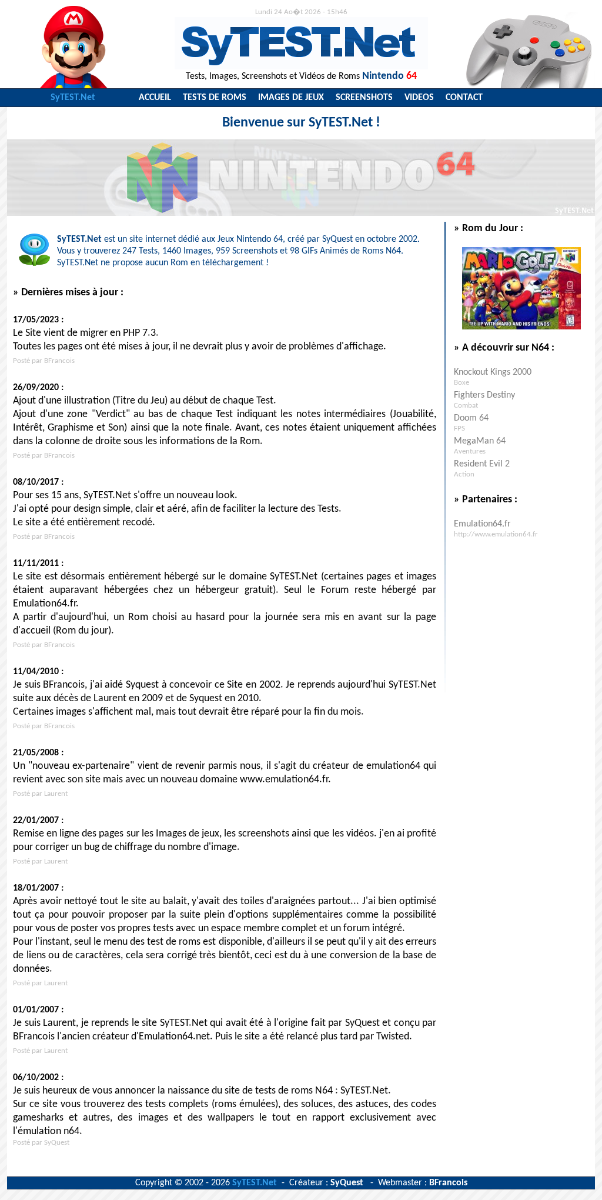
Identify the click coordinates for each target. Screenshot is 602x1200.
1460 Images (186, 251)
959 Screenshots (246, 251)
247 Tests (140, 251)
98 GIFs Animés (319, 251)
